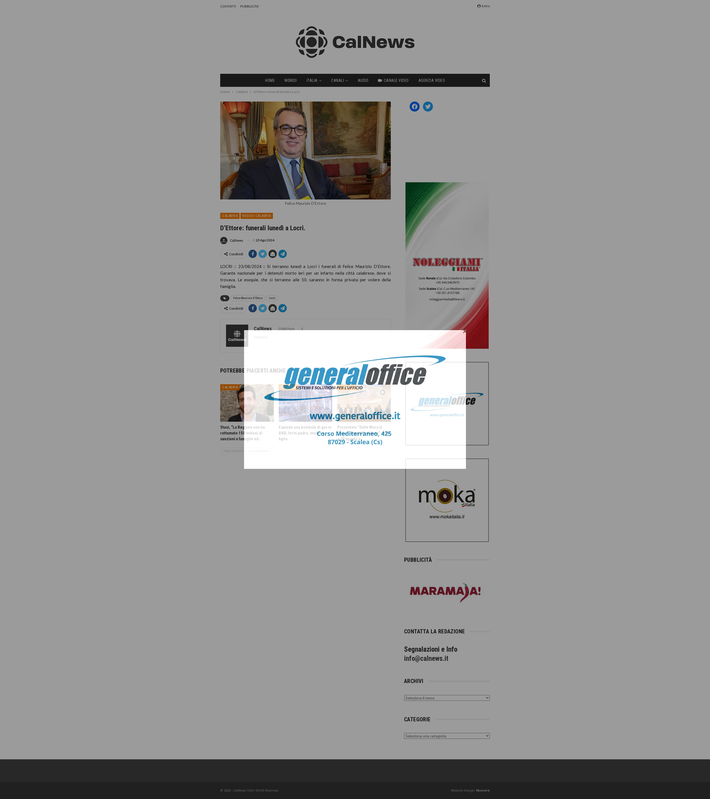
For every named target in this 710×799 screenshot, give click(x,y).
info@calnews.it (426, 658)
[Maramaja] (445, 593)
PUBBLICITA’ (249, 6)
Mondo (291, 80)
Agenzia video (432, 80)
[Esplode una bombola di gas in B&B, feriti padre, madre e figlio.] (305, 403)
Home (270, 80)
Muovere (483, 790)
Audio (363, 80)
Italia (312, 80)
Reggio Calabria (256, 216)
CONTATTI (228, 6)
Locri (272, 298)
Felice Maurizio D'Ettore (248, 298)
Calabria (230, 216)
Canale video (396, 80)
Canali (337, 80)
